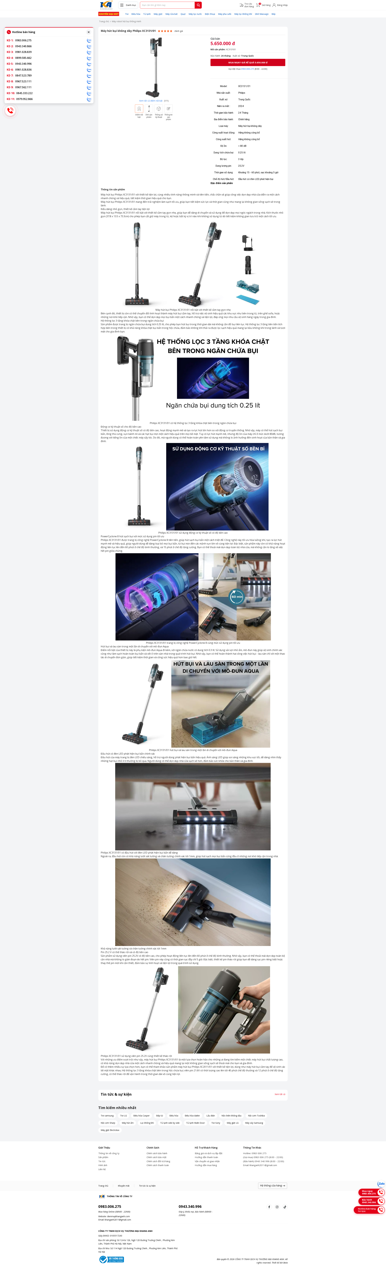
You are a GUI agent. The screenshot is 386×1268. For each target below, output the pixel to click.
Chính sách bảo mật (156, 1157)
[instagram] (277, 1207)
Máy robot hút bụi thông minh (126, 21)
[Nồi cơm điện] (108, 13)
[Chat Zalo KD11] (89, 99)
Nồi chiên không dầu (231, 1115)
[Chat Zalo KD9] (89, 87)
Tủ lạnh (147, 14)
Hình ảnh (102, 1165)
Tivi (126, 14)
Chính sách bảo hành (157, 1153)
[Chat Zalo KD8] (89, 81)
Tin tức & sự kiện (147, 1185)
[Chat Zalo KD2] (89, 46)
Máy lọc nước (195, 14)
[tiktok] (285, 1207)
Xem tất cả (280, 1094)
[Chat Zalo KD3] (89, 52)
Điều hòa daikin (192, 1115)
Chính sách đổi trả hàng (158, 1161)
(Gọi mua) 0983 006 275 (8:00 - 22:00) (263, 1157)
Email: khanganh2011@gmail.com (260, 1165)
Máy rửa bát (171, 14)
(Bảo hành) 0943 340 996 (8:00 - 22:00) (263, 1161)
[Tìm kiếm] (198, 5)
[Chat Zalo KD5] (89, 64)
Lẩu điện (210, 1115)
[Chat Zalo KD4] (89, 58)
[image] (154, 67)
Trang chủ (104, 21)
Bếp (273, 14)
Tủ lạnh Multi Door (195, 1122)
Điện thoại (210, 14)
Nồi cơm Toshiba (256, 1115)
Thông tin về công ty (108, 1153)
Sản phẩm (103, 1157)
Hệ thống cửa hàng (271, 1185)
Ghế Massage (262, 14)
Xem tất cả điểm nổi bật (151, 100)
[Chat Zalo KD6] (89, 69)
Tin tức (102, 1161)
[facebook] (269, 1207)
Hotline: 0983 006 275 (254, 1153)
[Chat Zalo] (381, 1183)
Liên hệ (102, 1169)
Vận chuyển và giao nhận (207, 1161)
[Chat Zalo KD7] (89, 75)
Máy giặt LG (233, 1122)
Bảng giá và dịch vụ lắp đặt (208, 1153)
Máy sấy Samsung (254, 1122)
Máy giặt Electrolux (110, 1130)
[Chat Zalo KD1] (89, 40)
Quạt (183, 14)
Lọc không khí (147, 1122)
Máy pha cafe (224, 14)
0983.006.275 (247, 68)
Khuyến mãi (123, 1185)
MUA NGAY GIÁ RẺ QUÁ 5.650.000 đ (247, 62)
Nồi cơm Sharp (108, 1122)
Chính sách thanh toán (158, 1165)
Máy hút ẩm (128, 1122)
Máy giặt (158, 14)
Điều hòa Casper (141, 1115)
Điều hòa (135, 14)
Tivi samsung (107, 1115)
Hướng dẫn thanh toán (206, 1157)
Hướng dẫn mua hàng (206, 1165)
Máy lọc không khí (243, 14)
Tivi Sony (215, 1122)
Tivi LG (123, 1115)
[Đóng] (88, 32)
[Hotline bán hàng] (10, 111)
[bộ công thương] (111, 1259)
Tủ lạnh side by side (170, 1122)
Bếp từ (159, 1115)
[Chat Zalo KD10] (89, 93)
